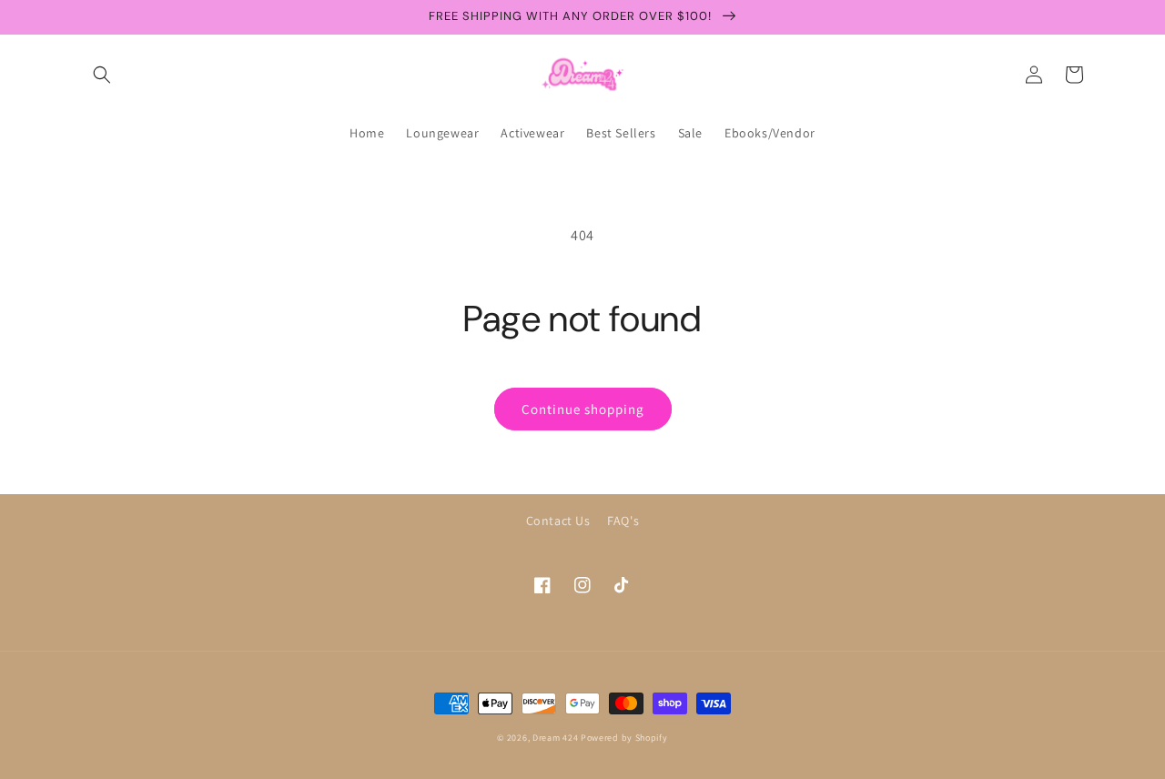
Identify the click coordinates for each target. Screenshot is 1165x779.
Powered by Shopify (624, 738)
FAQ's (623, 520)
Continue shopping (583, 409)
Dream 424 (555, 738)
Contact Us (558, 520)
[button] (102, 75)
